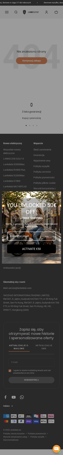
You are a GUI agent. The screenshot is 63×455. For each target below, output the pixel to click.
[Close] (57, 195)
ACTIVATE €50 (31, 249)
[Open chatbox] (56, 449)
